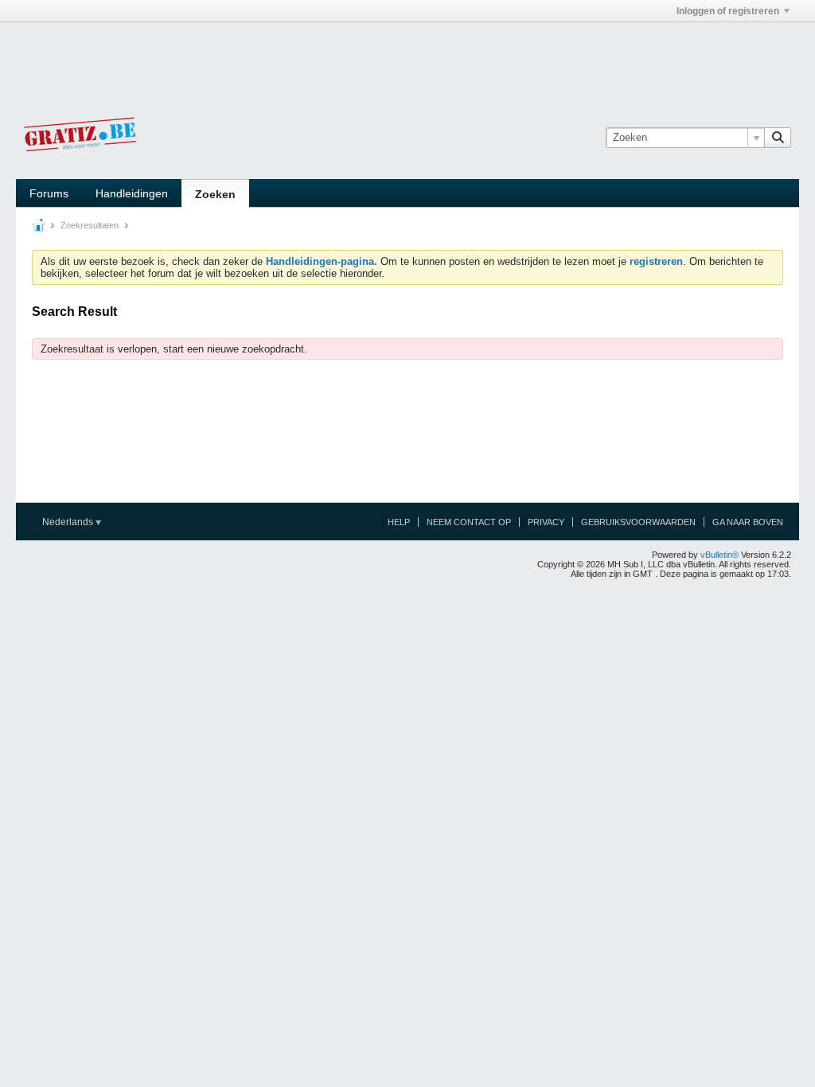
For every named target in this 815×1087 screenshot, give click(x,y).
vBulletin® (719, 554)
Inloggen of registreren (728, 11)
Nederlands (69, 522)
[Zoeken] (777, 137)
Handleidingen (132, 193)
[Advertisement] (407, 58)
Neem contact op (469, 522)
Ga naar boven (747, 522)
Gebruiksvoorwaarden (638, 522)
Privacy (546, 522)
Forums (48, 193)
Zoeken (215, 194)
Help (399, 522)
